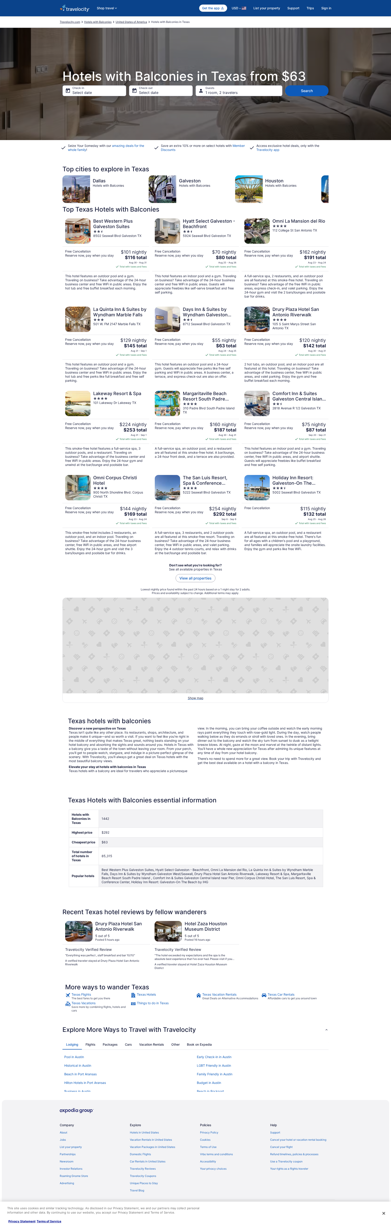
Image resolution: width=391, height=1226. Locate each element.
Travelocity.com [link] (70, 22)
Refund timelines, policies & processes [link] (294, 1154)
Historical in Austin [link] (77, 1065)
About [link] (63, 1132)
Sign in (326, 8)
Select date (82, 92)
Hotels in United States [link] (144, 1132)
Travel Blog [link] (137, 1190)
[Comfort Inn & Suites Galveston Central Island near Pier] (285, 429)
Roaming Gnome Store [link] (74, 1176)
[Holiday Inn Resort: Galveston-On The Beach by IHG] (285, 515)
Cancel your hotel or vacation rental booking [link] (298, 1139)
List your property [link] (71, 1147)
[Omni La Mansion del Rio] (285, 258)
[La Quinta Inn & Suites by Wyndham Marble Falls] (105, 344)
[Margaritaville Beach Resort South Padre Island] (195, 429)
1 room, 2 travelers (221, 92)
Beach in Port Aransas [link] (80, 1074)
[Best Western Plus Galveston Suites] (105, 258)
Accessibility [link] (208, 1161)
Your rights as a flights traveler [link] (289, 1168)
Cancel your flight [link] (281, 1147)
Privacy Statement (22, 1221)
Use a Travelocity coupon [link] (286, 1161)
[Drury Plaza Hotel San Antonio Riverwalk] (285, 344)
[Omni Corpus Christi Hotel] (105, 515)
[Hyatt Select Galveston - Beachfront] (195, 258)
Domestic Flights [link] (140, 1154)
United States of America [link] (131, 22)
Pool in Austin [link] (74, 1057)
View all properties (195, 578)
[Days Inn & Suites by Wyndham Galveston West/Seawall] (195, 344)
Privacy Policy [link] (209, 1132)
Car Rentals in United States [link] (147, 1161)
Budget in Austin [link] (209, 1083)
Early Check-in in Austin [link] (214, 1057)
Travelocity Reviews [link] (143, 1168)
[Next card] (328, 189)
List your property (266, 8)
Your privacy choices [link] (213, 1168)
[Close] (384, 1213)
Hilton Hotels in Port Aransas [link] (85, 1083)
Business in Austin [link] (77, 1091)
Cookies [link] (205, 1139)
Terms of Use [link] (208, 1147)
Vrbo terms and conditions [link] (216, 1154)
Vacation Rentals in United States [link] (151, 1139)
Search (307, 90)
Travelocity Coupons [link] (143, 1176)
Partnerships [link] (68, 1154)
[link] (97, 996)
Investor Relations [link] (71, 1168)
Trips (310, 8)
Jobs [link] (63, 1139)
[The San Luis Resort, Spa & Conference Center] (195, 515)
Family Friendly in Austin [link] (214, 1074)
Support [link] (275, 1132)
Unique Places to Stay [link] (144, 1183)
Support (293, 8)
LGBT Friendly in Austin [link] (214, 1065)
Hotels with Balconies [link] (98, 22)
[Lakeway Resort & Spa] (105, 429)
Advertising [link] (67, 1183)
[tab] (72, 1044)
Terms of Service (49, 1221)
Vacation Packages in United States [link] (152, 1147)
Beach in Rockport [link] (210, 1091)
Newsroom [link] (66, 1161)
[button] (195, 1029)
